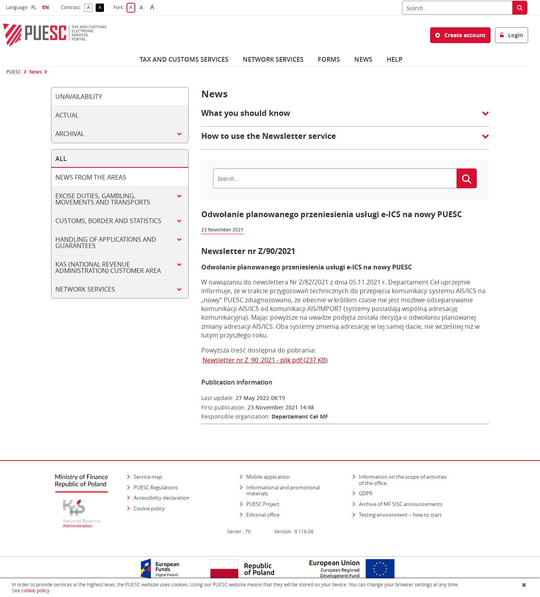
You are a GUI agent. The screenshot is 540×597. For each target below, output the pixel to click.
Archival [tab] (69, 133)
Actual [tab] (67, 115)
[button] (345, 117)
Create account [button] (464, 35)
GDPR (365, 493)
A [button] (90, 7)
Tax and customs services (184, 59)
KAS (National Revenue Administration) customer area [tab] (108, 267)
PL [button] (35, 7)
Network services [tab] (85, 289)
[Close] (524, 584)
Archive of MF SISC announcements (400, 504)
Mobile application (268, 476)
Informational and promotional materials (283, 490)
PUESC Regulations (156, 487)
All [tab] (61, 158)
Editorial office (262, 514)
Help (394, 59)
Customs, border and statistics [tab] (108, 220)
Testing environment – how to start (400, 514)
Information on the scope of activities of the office (405, 480)
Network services (273, 59)
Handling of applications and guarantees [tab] (105, 242)
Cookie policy (149, 508)
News (363, 59)
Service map (148, 476)
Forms (329, 59)
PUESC (13, 72)
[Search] (519, 8)
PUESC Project (262, 504)
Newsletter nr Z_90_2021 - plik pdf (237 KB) (265, 360)
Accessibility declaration (161, 497)
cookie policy (35, 590)
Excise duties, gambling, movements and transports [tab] (102, 199)
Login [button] (514, 35)
